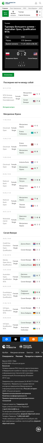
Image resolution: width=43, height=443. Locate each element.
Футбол (5, 352)
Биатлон (30, 352)
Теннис (7, 23)
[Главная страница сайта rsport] (14, 3)
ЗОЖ (37, 352)
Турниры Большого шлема (19, 26)
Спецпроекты (7, 356)
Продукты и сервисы (33, 356)
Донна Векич (25, 244)
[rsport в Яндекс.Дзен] (15, 339)
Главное (5, 8)
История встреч (9, 107)
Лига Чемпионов (15, 8)
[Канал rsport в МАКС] (6, 339)
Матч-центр (5, 13)
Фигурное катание (17, 352)
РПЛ (24, 8)
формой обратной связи (30, 414)
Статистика (8, 75)
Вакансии (6, 366)
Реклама (19, 356)
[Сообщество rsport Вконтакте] (24, 339)
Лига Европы (32, 8)
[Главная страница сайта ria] (2, 3)
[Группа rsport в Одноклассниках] (33, 339)
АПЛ (40, 8)
